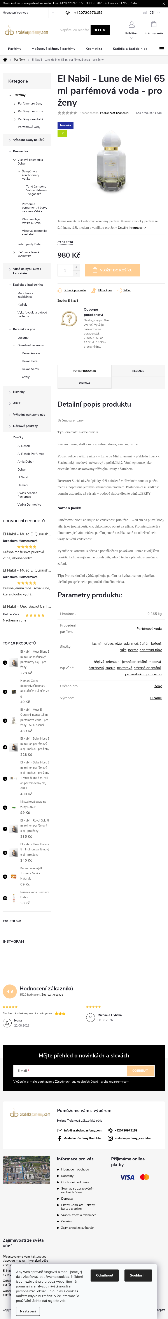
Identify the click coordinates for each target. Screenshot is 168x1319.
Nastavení (28, 1311)
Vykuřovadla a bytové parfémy (32, 314)
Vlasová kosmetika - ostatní (34, 233)
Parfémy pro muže (30, 111)
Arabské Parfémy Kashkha (83, 1138)
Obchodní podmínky (75, 1182)
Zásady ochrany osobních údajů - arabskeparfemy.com (92, 1082)
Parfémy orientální (30, 119)
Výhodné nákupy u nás (29, 415)
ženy (158, 686)
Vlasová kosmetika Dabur (30, 162)
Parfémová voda (149, 628)
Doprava (67, 1199)
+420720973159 (126, 1130)
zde (63, 1300)
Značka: (68, 301)
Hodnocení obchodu (15, 13)
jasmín (97, 643)
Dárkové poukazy (25, 426)
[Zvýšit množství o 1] (76, 267)
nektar (133, 650)
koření (156, 643)
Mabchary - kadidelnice (25, 295)
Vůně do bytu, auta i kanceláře (27, 271)
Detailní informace (130, 228)
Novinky (18, 392)
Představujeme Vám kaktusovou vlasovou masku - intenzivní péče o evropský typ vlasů (25, 1261)
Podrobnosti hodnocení (114, 113)
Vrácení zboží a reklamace (78, 1215)
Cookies (66, 1221)
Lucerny (23, 338)
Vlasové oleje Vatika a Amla (31, 221)
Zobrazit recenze (52, 995)
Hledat (100, 30)
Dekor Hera (29, 361)
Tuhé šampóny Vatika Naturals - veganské (36, 190)
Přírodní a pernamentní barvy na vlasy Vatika (34, 208)
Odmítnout (104, 1275)
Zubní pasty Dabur (30, 244)
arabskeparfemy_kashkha (133, 1138)
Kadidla (22, 305)
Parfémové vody (29, 127)
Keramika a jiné (24, 329)
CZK (152, 13)
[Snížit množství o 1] (76, 273)
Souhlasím (138, 1275)
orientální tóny (151, 650)
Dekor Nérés (30, 369)
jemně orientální (134, 661)
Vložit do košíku (116, 270)
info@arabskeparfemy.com (83, 1130)
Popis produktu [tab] (84, 371)
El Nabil (156, 698)
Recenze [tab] (138, 371)
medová (155, 661)
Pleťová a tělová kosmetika (28, 254)
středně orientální (147, 668)
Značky (18, 437)
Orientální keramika (31, 345)
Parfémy (19, 95)
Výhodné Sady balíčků (28, 140)
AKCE (17, 403)
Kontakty (67, 1176)
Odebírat (140, 1071)
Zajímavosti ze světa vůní (78, 1228)
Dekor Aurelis (31, 353)
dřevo (108, 643)
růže (123, 650)
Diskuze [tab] (84, 382)
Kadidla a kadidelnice (28, 285)
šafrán (144, 643)
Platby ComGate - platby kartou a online (78, 1207)
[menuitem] (14, 49)
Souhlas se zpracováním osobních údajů (77, 1190)
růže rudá (122, 643)
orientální (113, 661)
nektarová (124, 668)
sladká (110, 668)
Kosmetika (20, 151)
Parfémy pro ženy (30, 103)
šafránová (96, 668)
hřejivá (99, 661)
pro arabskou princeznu (143, 674)
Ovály (26, 377)
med (134, 643)
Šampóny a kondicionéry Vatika (30, 175)
